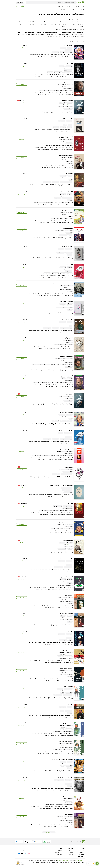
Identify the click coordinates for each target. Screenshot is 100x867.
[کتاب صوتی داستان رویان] (79, 253)
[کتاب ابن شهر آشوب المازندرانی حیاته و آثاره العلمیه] (79, 492)
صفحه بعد (48, 832)
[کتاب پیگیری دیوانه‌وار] (79, 234)
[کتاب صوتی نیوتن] (79, 820)
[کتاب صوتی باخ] (79, 180)
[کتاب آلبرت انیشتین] (79, 88)
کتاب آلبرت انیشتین (68, 82)
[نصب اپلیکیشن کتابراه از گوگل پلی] (37, 841)
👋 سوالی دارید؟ (91, 863)
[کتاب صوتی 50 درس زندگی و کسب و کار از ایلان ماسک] (79, 583)
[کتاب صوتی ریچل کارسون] (79, 216)
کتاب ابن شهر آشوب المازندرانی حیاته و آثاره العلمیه (61, 485)
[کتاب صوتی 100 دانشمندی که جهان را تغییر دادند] (79, 766)
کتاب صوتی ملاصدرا (68, 686)
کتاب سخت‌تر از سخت (68, 540)
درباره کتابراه (82, 850)
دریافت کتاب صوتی (21, 102)
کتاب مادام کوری (69, 467)
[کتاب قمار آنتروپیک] (79, 70)
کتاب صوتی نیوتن (69, 814)
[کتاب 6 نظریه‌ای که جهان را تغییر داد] (79, 143)
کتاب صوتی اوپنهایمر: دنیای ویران (65, 192)
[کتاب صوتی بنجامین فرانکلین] (79, 419)
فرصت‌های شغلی (81, 856)
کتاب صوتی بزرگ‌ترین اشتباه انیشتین (64, 777)
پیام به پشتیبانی (70, 850)
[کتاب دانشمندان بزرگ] (79, 52)
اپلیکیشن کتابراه (19, 6)
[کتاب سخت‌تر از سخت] (79, 547)
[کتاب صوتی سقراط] (79, 601)
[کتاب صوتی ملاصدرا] (79, 693)
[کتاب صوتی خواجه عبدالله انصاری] (79, 747)
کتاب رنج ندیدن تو (68, 394)
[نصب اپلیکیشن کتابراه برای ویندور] (19, 841)
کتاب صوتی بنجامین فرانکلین (66, 412)
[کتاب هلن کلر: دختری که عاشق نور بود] (79, 271)
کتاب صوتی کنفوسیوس (67, 704)
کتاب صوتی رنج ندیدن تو (67, 100)
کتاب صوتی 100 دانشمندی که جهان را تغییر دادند (62, 759)
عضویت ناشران (59, 850)
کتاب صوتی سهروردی (68, 723)
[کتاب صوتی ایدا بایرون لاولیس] (79, 326)
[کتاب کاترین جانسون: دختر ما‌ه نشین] (79, 437)
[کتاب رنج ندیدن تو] (79, 400)
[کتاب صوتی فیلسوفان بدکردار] (79, 656)
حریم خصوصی (81, 854)
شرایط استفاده (81, 852)
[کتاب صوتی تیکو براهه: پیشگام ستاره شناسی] (79, 289)
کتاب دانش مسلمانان (68, 796)
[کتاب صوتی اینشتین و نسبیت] (79, 674)
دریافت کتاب (21, 47)
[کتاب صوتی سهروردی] (79, 729)
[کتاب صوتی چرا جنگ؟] (79, 125)
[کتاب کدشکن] (79, 638)
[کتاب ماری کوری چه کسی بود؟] (79, 362)
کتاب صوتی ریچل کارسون (67, 210)
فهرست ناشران (59, 854)
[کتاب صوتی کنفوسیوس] (79, 711)
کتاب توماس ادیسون (68, 504)
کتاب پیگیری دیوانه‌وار (68, 228)
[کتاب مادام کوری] (79, 473)
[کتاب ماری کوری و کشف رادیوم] (79, 455)
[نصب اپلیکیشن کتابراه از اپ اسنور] (28, 841)
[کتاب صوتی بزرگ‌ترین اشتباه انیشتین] (79, 784)
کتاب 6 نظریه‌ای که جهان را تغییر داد (65, 137)
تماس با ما (71, 854)
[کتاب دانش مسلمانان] (79, 802)
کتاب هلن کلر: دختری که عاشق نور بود (64, 265)
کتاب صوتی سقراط (69, 595)
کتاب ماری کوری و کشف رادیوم (66, 449)
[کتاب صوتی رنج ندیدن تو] (79, 107)
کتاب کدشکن (70, 631)
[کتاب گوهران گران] (79, 344)
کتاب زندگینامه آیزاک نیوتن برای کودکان (64, 522)
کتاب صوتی (68, 860)
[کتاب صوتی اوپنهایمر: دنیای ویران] (79, 198)
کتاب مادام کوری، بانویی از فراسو (66, 155)
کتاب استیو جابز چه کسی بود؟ (66, 376)
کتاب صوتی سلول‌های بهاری (66, 301)
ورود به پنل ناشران (58, 852)
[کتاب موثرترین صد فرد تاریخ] (79, 565)
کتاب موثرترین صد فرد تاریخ (66, 558)
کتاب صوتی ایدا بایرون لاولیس (66, 319)
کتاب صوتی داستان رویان (67, 246)
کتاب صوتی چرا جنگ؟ (68, 118)
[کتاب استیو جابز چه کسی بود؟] (79, 382)
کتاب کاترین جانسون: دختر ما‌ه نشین (64, 430)
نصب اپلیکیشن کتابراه (79, 860)
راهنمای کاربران (70, 852)
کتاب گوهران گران (69, 338)
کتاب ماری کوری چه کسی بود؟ (66, 356)
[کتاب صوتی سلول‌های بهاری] (79, 308)
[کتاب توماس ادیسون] (79, 510)
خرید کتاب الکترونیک (61, 860)
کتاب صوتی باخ (69, 173)
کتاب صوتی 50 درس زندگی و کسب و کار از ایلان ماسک (61, 577)
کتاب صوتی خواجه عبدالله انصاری (65, 741)
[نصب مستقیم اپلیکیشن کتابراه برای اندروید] (46, 841)
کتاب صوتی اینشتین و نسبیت (66, 668)
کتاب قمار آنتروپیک (68, 64)
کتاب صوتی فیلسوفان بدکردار (66, 650)
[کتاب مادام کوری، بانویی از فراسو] (79, 161)
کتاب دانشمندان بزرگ (68, 45)
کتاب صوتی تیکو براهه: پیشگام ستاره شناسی (63, 283)
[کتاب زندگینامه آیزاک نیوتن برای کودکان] (79, 528)
